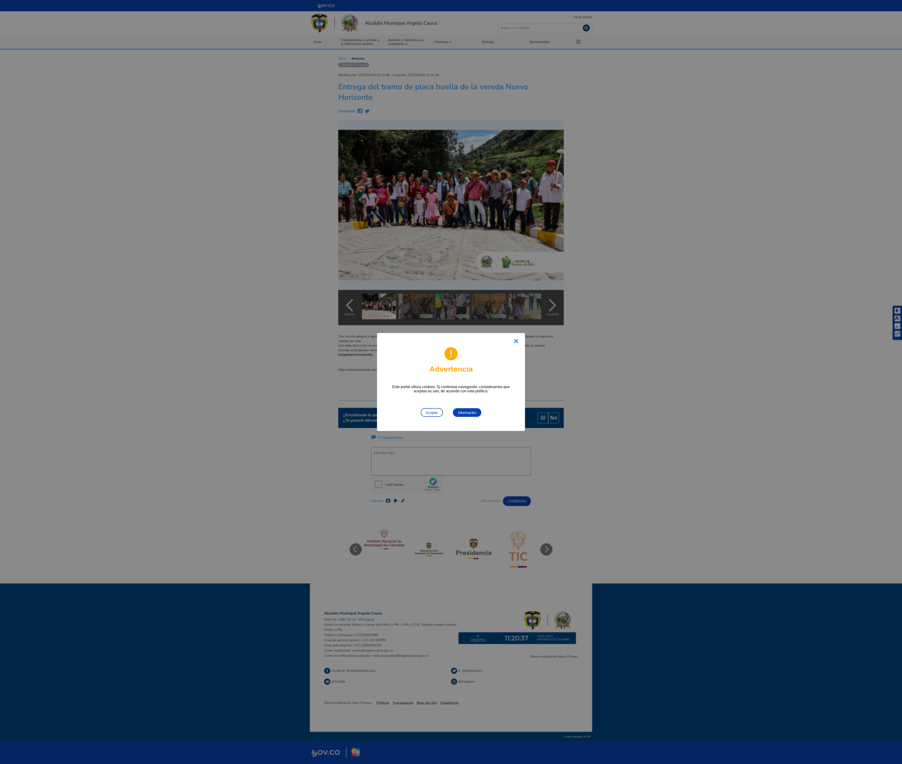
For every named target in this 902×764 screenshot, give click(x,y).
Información (467, 413)
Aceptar (432, 413)
